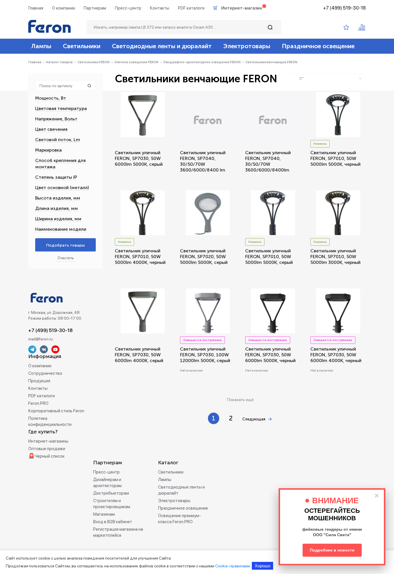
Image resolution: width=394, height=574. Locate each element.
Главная (35, 8)
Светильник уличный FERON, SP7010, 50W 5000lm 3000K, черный (335, 256)
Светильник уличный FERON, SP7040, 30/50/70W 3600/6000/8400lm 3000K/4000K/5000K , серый (269, 167)
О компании (63, 8)
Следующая (253, 419)
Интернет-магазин (241, 8)
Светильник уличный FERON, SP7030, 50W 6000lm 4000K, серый (139, 354)
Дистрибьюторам (111, 493)
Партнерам (95, 8)
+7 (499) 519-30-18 (344, 8)
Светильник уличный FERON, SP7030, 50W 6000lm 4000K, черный (335, 354)
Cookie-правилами (232, 566)
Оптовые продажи (46, 448)
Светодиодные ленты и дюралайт (162, 46)
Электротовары (246, 46)
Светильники (81, 46)
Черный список (50, 456)
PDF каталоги (191, 8)
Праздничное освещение (318, 46)
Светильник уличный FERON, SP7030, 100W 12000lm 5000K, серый (205, 354)
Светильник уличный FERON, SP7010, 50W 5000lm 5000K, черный (335, 158)
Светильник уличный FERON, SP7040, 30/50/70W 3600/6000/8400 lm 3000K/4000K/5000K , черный (204, 167)
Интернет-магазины (48, 441)
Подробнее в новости (332, 550)
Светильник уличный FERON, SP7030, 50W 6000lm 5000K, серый (139, 158)
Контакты (159, 8)
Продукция (39, 380)
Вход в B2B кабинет (112, 521)
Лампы (41, 46)
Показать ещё (240, 399)
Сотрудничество (45, 373)
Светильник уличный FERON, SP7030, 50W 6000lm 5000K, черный (270, 354)
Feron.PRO (38, 403)
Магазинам (104, 514)
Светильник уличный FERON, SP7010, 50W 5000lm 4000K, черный (140, 256)
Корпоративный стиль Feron (56, 410)
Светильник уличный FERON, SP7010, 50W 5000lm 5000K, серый (269, 256)
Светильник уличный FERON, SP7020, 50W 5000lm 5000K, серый (204, 256)
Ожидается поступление (202, 340)
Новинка (320, 144)
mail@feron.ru (40, 339)
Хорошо (262, 565)
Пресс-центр (128, 8)
